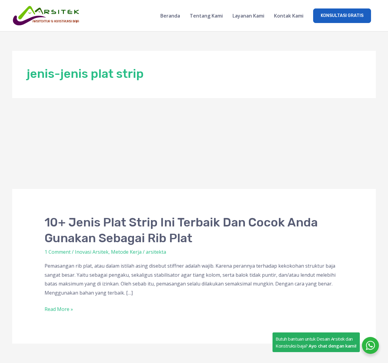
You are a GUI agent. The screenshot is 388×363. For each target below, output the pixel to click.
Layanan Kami (248, 15)
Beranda (170, 15)
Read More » (59, 309)
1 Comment (58, 252)
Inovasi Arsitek (92, 252)
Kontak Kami (288, 15)
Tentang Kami (206, 15)
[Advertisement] (194, 143)
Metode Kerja (126, 252)
